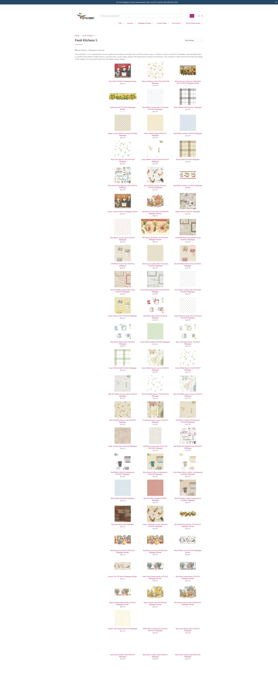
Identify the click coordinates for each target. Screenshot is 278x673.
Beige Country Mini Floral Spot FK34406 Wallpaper (122, 134)
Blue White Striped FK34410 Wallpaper (188, 133)
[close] (276, 2)
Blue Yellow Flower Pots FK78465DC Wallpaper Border (187, 603)
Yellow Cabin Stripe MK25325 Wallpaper (122, 629)
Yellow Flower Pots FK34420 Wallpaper (122, 316)
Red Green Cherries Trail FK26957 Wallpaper (122, 656)
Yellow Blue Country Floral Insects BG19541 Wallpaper (155, 630)
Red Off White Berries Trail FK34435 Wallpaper (122, 421)
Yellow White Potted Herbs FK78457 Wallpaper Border (122, 603)
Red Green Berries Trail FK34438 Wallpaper (123, 160)
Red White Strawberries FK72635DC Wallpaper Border (188, 525)
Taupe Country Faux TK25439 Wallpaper (122, 446)
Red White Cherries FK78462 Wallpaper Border (187, 186)
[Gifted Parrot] (86, 16)
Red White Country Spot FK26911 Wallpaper (122, 239)
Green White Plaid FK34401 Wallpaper (123, 368)
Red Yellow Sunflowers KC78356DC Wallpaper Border (155, 238)
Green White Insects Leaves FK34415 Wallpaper (155, 369)
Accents (130, 23)
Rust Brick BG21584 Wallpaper (122, 524)
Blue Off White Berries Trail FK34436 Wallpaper (155, 395)
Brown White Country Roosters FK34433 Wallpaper (155, 186)
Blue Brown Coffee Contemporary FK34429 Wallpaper (155, 473)
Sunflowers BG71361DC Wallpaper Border (122, 108)
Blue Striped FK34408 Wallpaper (122, 498)
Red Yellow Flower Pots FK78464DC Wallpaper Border (155, 212)
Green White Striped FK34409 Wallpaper (155, 342)
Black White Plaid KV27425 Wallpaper (188, 107)
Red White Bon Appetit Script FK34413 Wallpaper (188, 447)
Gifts (120, 23)
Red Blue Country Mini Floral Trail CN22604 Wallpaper (155, 447)
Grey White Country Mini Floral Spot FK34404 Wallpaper (188, 291)
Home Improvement (193, 23)
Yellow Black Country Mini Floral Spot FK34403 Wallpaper (187, 317)
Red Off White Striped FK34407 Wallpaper (155, 499)
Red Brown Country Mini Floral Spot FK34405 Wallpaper (155, 265)
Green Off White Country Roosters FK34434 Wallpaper (155, 525)
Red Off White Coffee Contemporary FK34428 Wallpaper (188, 499)
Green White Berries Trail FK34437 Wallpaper (188, 369)
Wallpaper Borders (144, 23)
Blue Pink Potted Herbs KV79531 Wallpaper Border (188, 577)
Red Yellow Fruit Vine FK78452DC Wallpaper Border (155, 551)
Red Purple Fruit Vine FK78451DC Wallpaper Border (122, 551)
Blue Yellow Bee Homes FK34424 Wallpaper (122, 343)
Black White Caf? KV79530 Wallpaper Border (188, 551)
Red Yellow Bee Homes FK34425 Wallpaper (155, 317)
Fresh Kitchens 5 (88, 35)
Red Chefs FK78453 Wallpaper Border (122, 81)
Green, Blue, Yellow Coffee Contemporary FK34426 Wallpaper (188, 473)
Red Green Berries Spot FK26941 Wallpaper (188, 630)
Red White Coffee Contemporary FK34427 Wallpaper (122, 473)
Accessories (176, 23)
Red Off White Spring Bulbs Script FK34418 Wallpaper (123, 291)
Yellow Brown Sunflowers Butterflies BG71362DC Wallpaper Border (188, 82)
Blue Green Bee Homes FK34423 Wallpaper (188, 343)
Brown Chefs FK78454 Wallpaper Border (122, 212)
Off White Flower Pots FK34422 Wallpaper (123, 265)
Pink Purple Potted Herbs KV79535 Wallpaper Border (155, 577)
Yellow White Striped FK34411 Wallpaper (155, 134)
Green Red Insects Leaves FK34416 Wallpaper (155, 421)
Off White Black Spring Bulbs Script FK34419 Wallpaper (188, 239)
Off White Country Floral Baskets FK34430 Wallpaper (188, 421)
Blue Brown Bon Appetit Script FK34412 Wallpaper (122, 186)
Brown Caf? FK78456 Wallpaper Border (122, 576)
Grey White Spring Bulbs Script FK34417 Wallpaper (155, 291)
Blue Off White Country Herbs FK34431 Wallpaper (122, 395)
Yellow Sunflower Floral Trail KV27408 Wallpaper (155, 82)
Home (77, 35)
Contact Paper (162, 23)
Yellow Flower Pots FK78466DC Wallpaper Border (155, 603)
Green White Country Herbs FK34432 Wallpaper (155, 160)
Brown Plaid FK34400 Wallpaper (188, 159)
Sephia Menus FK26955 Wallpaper (187, 212)
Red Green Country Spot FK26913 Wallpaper (155, 656)
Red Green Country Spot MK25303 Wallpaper (187, 656)
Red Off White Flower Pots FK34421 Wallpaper (187, 265)
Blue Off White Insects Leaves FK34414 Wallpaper (187, 395)
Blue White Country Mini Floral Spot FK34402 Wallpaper (155, 108)
